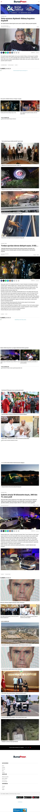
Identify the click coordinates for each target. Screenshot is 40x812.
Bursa (38, 505)
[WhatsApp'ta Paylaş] (6, 53)
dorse (3, 314)
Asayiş (34, 505)
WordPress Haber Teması (15, 793)
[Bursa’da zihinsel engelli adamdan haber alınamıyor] (20, 590)
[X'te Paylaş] (4, 53)
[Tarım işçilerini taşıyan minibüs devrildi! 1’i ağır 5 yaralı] (20, 129)
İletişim (3, 789)
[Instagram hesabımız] (28, 747)
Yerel (38, 26)
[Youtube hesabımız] (30, 747)
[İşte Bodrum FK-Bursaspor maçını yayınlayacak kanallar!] (20, 378)
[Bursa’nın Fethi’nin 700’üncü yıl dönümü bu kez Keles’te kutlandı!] (20, 402)
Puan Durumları (4, 781)
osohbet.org (20, 801)
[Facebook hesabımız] (25, 747)
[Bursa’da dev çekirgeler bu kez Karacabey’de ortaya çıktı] (20, 226)
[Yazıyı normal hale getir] (18, 53)
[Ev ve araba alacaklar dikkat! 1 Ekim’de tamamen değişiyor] (20, 451)
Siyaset (3, 772)
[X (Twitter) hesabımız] (26, 747)
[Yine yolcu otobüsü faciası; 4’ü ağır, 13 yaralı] (20, 83)
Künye (3, 787)
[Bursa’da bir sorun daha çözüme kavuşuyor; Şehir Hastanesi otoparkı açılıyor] (20, 633)
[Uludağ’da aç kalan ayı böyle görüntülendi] (20, 729)
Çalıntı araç (8, 574)
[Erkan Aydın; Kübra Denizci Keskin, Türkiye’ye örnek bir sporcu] (20, 681)
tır (6, 314)
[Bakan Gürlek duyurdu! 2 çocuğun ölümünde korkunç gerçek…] (20, 332)
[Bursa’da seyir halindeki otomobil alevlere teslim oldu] (20, 201)
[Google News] (37, 52)
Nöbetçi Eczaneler (5, 776)
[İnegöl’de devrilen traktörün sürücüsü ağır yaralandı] (20, 177)
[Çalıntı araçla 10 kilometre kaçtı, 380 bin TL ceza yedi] (10, 355)
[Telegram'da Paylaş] (8, 53)
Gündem (3, 767)
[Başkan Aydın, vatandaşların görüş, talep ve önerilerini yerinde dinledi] (20, 426)
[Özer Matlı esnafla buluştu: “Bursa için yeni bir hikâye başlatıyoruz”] (10, 609)
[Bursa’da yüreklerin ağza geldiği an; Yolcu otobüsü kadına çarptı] (20, 705)
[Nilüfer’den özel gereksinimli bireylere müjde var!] (20, 153)
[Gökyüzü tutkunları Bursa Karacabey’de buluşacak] (20, 475)
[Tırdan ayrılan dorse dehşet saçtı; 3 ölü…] (10, 105)
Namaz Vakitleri (4, 778)
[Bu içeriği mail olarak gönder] (10, 53)
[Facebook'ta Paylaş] (1, 53)
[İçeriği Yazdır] (12, 53)
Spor (3, 770)
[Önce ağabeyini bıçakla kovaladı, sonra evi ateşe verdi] (29, 105)
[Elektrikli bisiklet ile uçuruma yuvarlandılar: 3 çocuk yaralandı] (29, 355)
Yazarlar (3, 786)
